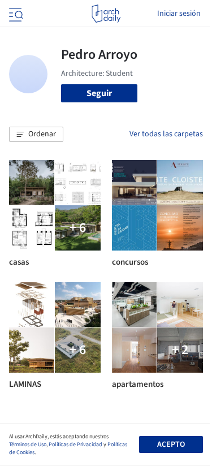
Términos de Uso (27, 444)
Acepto (171, 444)
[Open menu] (15, 13)
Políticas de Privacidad (75, 444)
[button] (36, 135)
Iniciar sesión (179, 14)
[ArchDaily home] (106, 14)
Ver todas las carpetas (166, 134)
